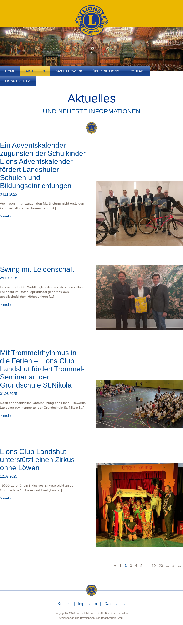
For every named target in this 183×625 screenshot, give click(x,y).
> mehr (5, 216)
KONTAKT (137, 71)
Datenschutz (115, 604)
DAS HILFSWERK (68, 71)
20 (161, 566)
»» (179, 566)
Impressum (87, 604)
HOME (10, 71)
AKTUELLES (35, 71)
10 (154, 566)
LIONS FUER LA (17, 81)
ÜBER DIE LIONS (106, 71)
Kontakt (64, 604)
